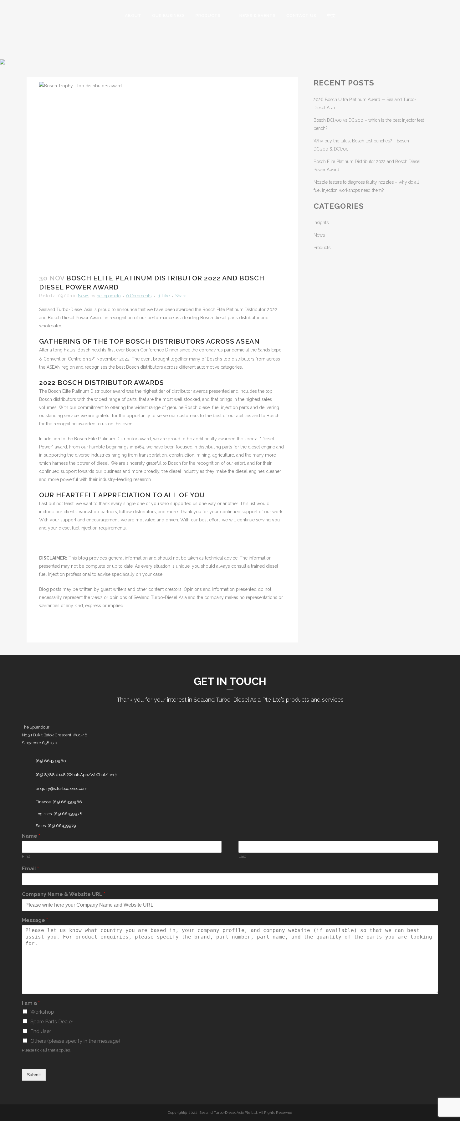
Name (31, 836)
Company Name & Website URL (63, 894)
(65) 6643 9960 (51, 761)
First (26, 856)
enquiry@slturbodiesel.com (61, 788)
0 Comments (138, 295)
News (83, 295)
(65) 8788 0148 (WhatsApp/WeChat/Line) (76, 774)
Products (322, 247)
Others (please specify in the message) (75, 1041)
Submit (34, 1074)
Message (35, 920)
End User (40, 1031)
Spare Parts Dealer (51, 1022)
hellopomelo (108, 295)
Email (30, 869)
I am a (31, 1003)
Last (242, 856)
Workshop (42, 1012)
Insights (321, 222)
